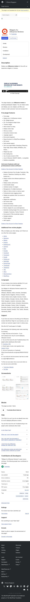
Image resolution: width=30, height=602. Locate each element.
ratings (26, 493)
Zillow (4, 271)
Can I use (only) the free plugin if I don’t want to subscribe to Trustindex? (11, 439)
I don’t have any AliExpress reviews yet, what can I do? (8, 444)
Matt (3, 571)
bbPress (4, 574)
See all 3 (27, 490)
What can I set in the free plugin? (9, 434)
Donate (18, 562)
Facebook (6, 253)
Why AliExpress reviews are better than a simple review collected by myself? (11, 450)
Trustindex (14, 34)
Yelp (4, 269)
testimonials (25, 498)
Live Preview (13, 38)
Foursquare (6, 255)
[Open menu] (28, 2)
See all (27, 513)
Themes (18, 547)
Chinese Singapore (9, 583)
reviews (26, 496)
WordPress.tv (5, 564)
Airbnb (5, 236)
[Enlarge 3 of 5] (26, 377)
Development (6, 54)
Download (4, 38)
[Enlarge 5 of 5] (26, 392)
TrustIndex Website (8, 367)
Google (5, 257)
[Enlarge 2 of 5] (12, 386)
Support (5, 58)
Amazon (5, 242)
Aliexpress (6, 238)
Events (17, 559)
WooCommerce (7, 274)
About (2, 545)
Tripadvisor (6, 267)
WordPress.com (6, 569)
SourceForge (6, 263)
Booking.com (6, 244)
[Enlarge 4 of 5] (26, 386)
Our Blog (5, 369)
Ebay (4, 248)
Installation (5, 50)
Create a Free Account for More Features (12, 169)
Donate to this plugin (6, 536)
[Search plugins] (16, 15)
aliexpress (22, 493)
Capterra (5, 246)
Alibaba (5, 240)
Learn (2, 557)
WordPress (6, 276)
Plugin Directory (5, 6)
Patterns (18, 552)
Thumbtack (6, 265)
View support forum (6, 524)
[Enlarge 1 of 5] (12, 377)
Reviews (5, 47)
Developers (4, 562)
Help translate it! (25, 10)
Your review (4, 513)
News (2, 547)
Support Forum (5, 348)
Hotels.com (6, 259)
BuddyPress (5, 576)
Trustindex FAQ (7, 344)
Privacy (3, 552)
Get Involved (19, 557)
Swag (18, 564)
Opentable (6, 261)
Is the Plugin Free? (6, 430)
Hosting (3, 550)
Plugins (17, 550)
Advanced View (5, 503)
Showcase (18, 545)
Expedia (5, 251)
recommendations (20, 496)
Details (4, 43)
